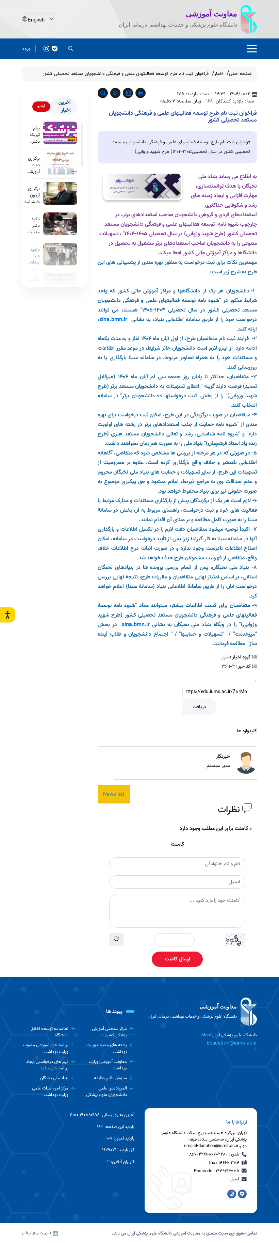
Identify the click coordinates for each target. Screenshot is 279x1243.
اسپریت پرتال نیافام (36, 1233)
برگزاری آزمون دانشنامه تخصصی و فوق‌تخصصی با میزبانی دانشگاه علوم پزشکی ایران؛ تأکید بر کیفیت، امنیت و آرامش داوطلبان (29, 195)
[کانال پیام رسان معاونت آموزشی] (46, 49)
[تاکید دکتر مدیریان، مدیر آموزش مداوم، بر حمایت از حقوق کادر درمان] (60, 223)
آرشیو (41, 106)
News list (114, 794)
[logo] (201, 1012)
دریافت (199, 707)
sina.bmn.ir (136, 624)
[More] (206, 1035)
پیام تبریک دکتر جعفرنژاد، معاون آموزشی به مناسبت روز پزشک (32, 135)
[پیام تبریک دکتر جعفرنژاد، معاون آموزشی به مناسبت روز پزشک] (60, 133)
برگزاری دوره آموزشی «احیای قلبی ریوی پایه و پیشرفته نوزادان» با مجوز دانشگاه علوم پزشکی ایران (33, 165)
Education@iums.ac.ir (232, 1043)
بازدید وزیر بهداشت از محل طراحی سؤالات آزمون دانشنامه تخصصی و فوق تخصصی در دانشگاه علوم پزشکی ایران (32, 256)
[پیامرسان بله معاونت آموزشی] (55, 49)
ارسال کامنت (177, 959)
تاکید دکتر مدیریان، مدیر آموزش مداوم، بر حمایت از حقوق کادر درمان (32, 226)
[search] (70, 48)
